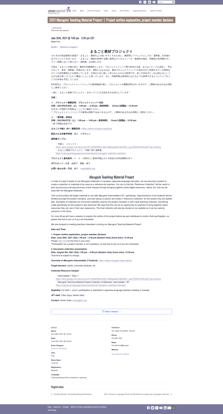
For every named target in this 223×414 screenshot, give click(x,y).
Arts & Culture (124, 10)
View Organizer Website (120, 354)
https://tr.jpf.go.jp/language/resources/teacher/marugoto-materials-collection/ (91, 153)
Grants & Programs (93, 10)
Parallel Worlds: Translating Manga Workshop (72, 394)
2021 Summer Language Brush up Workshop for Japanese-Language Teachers (137, 394)
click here (62, 240)
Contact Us (57, 407)
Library (114, 10)
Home (74, 10)
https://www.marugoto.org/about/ (97, 128)
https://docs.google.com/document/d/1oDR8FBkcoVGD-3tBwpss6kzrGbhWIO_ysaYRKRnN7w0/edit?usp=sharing (108, 146)
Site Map (65, 407)
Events (106, 10)
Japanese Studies (156, 10)
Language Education (139, 10)
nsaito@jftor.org (87, 168)
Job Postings (52, 410)
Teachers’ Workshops (59, 348)
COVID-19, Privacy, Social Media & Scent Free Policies (88, 407)
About (82, 10)
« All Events (56, 28)
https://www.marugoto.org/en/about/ (115, 260)
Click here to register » (69, 46)
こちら (79, 108)
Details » (54, 46)
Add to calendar (111, 311)
